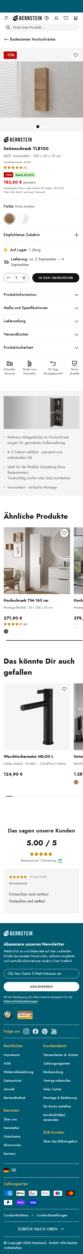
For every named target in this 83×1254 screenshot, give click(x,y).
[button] (14, 167)
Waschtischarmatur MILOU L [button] (28, 756)
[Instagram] (26, 1031)
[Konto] (56, 18)
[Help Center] (46, 18)
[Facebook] (35, 1031)
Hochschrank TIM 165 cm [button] (26, 600)
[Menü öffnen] (6, 18)
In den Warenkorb (56, 277)
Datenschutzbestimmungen (21, 1001)
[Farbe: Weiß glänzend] (24, 219)
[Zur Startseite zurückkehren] (27, 18)
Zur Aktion (41, 9)
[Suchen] (8, 27)
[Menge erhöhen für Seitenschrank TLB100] (24, 277)
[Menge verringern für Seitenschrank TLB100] (8, 277)
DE (14, 1170)
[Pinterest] (44, 1031)
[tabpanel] (37, 583)
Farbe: (19, 206)
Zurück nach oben (37, 1229)
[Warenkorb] (75, 18)
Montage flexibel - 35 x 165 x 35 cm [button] (28, 607)
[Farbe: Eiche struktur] (9, 219)
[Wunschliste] (66, 18)
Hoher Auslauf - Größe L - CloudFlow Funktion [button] (35, 763)
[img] (18, 877)
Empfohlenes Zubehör (22, 234)
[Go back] (6, 39)
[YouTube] (54, 1031)
